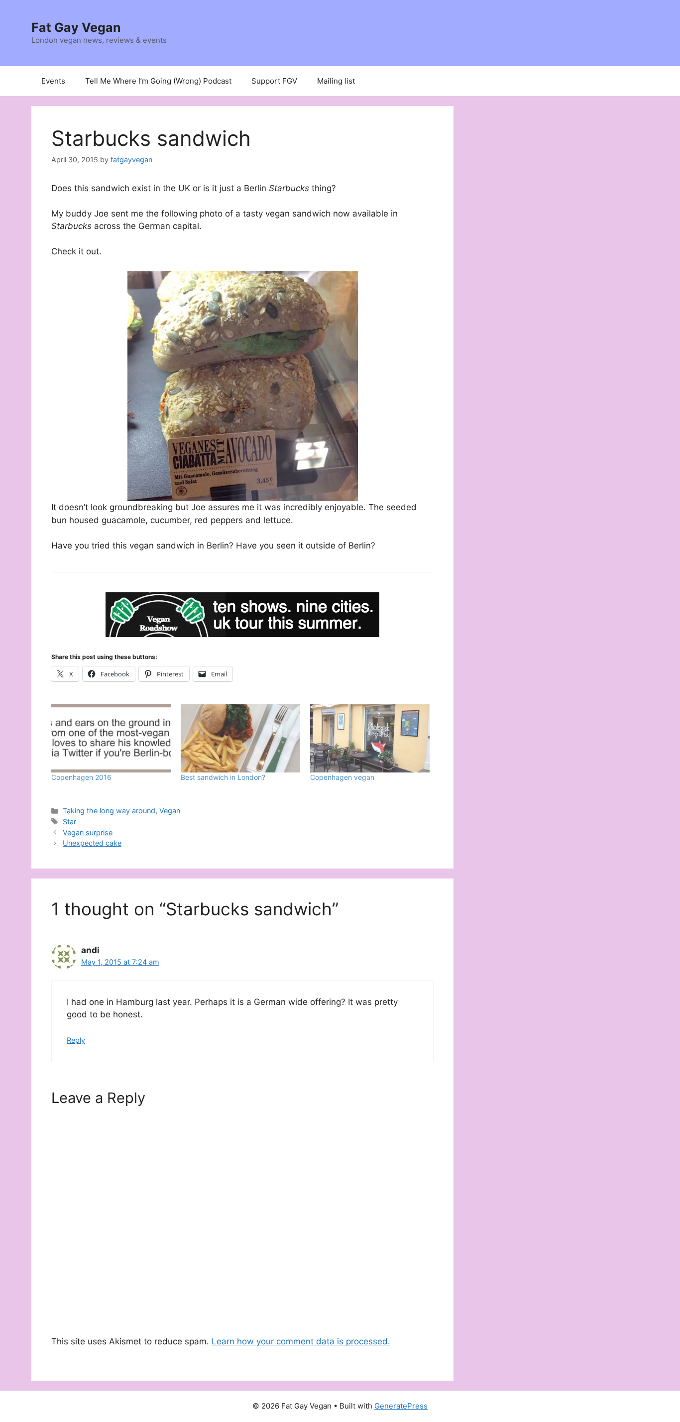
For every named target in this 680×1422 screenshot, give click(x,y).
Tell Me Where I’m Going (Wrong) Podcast (158, 81)
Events (53, 81)
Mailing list (336, 81)
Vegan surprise (88, 832)
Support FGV (274, 81)
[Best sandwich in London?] (240, 738)
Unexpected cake (92, 843)
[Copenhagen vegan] (370, 738)
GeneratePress (401, 1406)
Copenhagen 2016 (81, 777)
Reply (76, 1040)
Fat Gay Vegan (76, 27)
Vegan (169, 810)
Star (69, 821)
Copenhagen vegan (342, 777)
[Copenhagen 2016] (111, 738)
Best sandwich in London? (223, 777)
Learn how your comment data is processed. (301, 1341)
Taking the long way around (109, 810)
